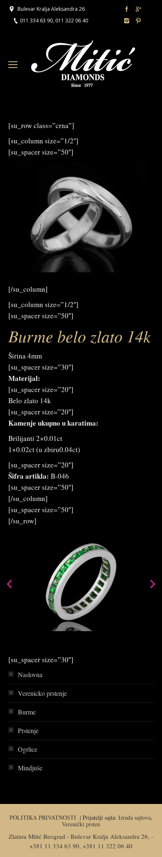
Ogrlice (27, 749)
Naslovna (30, 674)
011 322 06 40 (71, 20)
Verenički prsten (81, 824)
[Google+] (138, 9)
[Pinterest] (138, 21)
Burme (27, 711)
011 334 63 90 (36, 20)
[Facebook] (127, 9)
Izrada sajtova (134, 817)
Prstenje (28, 730)
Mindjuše (30, 767)
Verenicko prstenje (42, 693)
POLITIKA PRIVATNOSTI (44, 817)
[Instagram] (127, 21)
